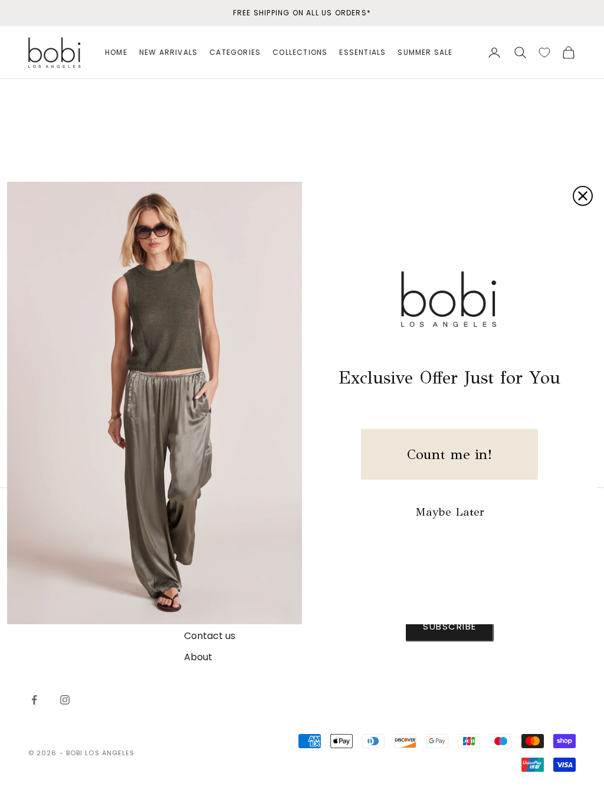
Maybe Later (449, 511)
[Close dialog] (582, 195)
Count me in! (449, 454)
